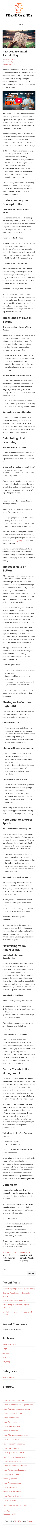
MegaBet (6, 1511)
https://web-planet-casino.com (15, 1505)
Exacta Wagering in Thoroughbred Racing (19, 1289)
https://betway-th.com (12, 1496)
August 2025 (7, 1349)
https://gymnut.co (10, 1422)
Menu (21, 24)
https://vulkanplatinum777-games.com (18, 1405)
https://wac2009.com (11, 1474)
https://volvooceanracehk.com (15, 1466)
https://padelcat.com (11, 1418)
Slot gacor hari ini (9, 1514)
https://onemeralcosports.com (15, 1457)
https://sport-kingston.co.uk (13, 1453)
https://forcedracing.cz (12, 1448)
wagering (18, 541)
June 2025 (6, 1357)
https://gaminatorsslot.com (13, 1400)
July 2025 (6, 1353)
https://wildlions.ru (10, 1488)
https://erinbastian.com (12, 1426)
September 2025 (9, 1344)
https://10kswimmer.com (12, 1461)
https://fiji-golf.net (10, 1479)
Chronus (30, 1521)
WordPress (18, 1521)
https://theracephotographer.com (16, 1435)
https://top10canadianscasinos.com (17, 1409)
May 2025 (6, 1362)
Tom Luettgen (10, 62)
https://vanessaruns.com (12, 1413)
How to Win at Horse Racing (14, 1300)
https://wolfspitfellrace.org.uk (14, 1444)
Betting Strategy (10, 65)
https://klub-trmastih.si (12, 1492)
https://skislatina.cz (10, 1431)
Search (5, 1270)
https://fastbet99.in (10, 1501)
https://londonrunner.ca (12, 1440)
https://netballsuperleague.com (15, 1470)
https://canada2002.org (12, 1483)
